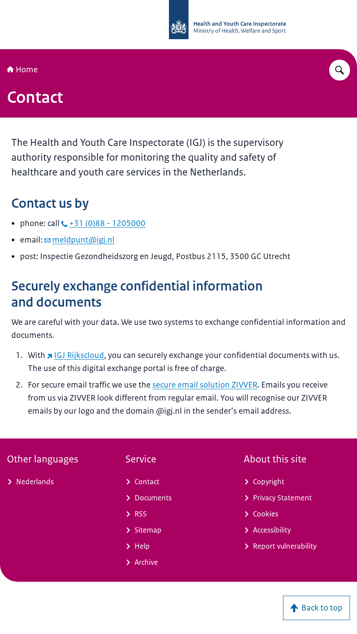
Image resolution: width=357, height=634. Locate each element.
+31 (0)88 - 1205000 (107, 223)
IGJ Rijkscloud (79, 355)
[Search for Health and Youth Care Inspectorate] (339, 70)
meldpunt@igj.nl (83, 240)
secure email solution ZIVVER (204, 385)
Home (27, 69)
